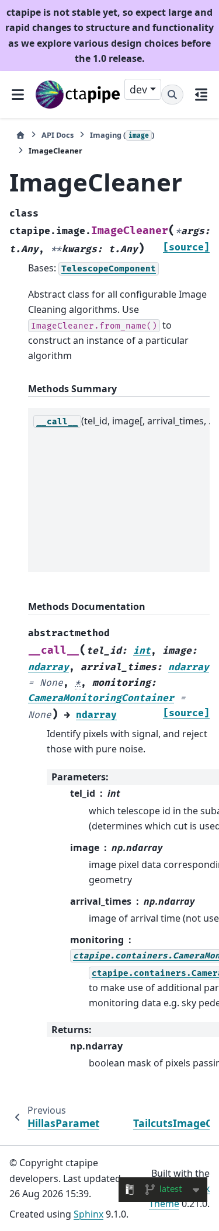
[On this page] (201, 94)
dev (138, 89)
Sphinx (88, 1214)
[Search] (172, 94)
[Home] (20, 135)
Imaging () (122, 135)
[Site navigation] (17, 94)
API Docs (57, 135)
